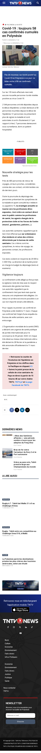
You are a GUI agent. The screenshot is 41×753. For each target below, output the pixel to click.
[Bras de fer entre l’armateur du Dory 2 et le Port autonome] (7, 453)
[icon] (3, 24)
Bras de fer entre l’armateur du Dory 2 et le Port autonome (25, 452)
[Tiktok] (31, 627)
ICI (31, 366)
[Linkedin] (22, 410)
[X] (17, 410)
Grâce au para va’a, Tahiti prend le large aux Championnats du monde (25, 464)
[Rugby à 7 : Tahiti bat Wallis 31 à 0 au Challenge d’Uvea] (20, 492)
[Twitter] (20, 627)
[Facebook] (11, 410)
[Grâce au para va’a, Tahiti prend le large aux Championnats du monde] (7, 465)
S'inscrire (20, 722)
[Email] (27, 410)
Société (19, 25)
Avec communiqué (10, 395)
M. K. (5, 399)
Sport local (6, 499)
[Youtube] (20, 633)
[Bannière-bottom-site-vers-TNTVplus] (20, 590)
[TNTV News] (20, 621)
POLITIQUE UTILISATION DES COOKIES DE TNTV (22, 746)
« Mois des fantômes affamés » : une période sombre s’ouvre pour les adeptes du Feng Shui (24, 439)
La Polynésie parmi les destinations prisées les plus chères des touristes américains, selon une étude (19, 561)
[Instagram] (14, 627)
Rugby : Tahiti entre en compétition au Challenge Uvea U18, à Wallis (19, 532)
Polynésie (10, 25)
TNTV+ (6, 691)
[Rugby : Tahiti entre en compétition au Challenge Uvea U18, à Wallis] (20, 520)
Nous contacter (9, 688)
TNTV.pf (19, 382)
